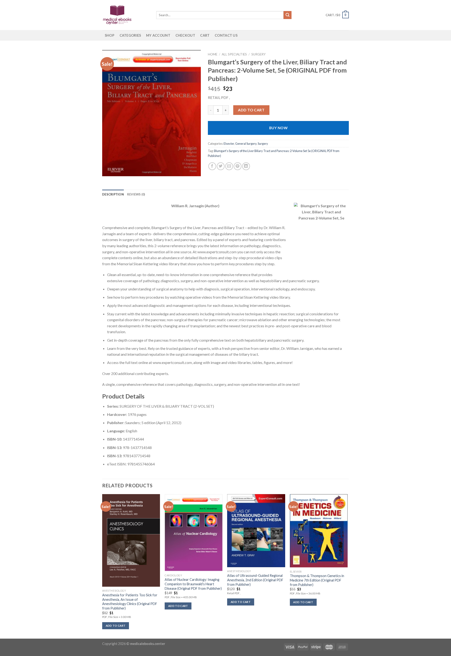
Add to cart (251, 110)
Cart (205, 35)
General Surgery (246, 143)
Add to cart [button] (116, 625)
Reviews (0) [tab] (136, 194)
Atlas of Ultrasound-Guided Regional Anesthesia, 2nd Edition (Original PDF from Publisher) (255, 580)
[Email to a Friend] (229, 166)
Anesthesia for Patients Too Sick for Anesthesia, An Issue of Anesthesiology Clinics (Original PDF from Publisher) (129, 601)
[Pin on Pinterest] (237, 166)
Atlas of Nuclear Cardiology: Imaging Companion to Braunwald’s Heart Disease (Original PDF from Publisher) (193, 584)
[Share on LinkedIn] (246, 166)
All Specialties (234, 54)
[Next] (347, 566)
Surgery (258, 54)
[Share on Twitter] (221, 166)
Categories (130, 35)
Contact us (226, 35)
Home (212, 54)
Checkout (185, 35)
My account (158, 35)
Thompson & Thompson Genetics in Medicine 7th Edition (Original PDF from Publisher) (317, 580)
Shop (109, 35)
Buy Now (278, 128)
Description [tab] (113, 194)
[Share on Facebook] (212, 166)
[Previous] (102, 566)
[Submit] (288, 15)
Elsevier (229, 143)
